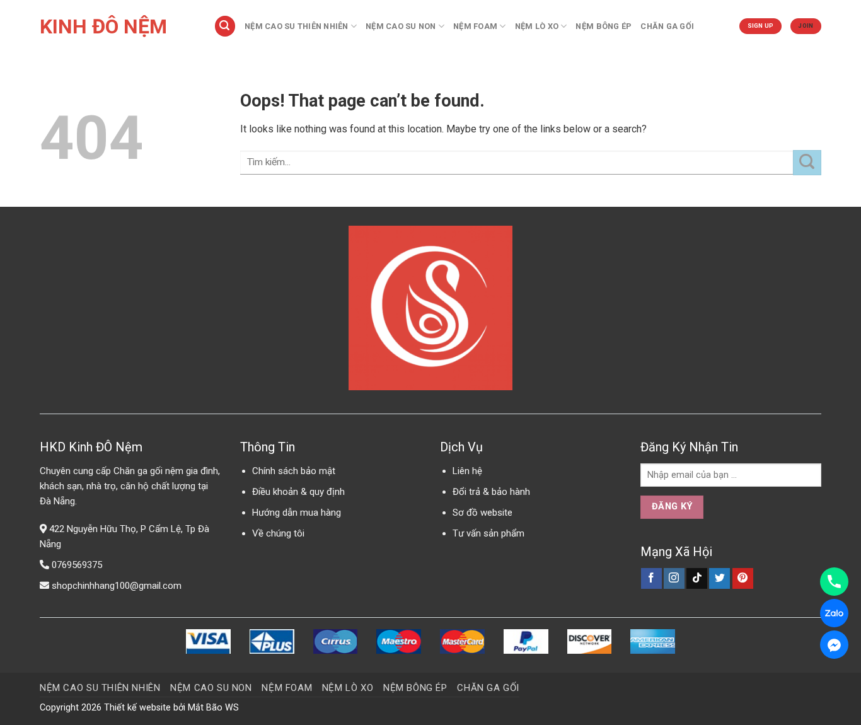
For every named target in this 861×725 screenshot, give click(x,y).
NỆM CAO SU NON (401, 26)
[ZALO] (834, 613)
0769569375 (77, 565)
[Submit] (807, 162)
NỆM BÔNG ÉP (603, 26)
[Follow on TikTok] (696, 578)
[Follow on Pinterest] (742, 578)
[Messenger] (834, 644)
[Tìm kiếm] (225, 26)
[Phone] (834, 581)
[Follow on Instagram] (674, 578)
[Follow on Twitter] (719, 578)
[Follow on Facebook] (651, 578)
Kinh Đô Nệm (103, 26)
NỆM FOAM (475, 26)
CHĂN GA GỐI (667, 26)
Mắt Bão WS (213, 707)
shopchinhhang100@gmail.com (117, 585)
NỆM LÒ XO (536, 26)
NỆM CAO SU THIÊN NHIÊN (297, 26)
